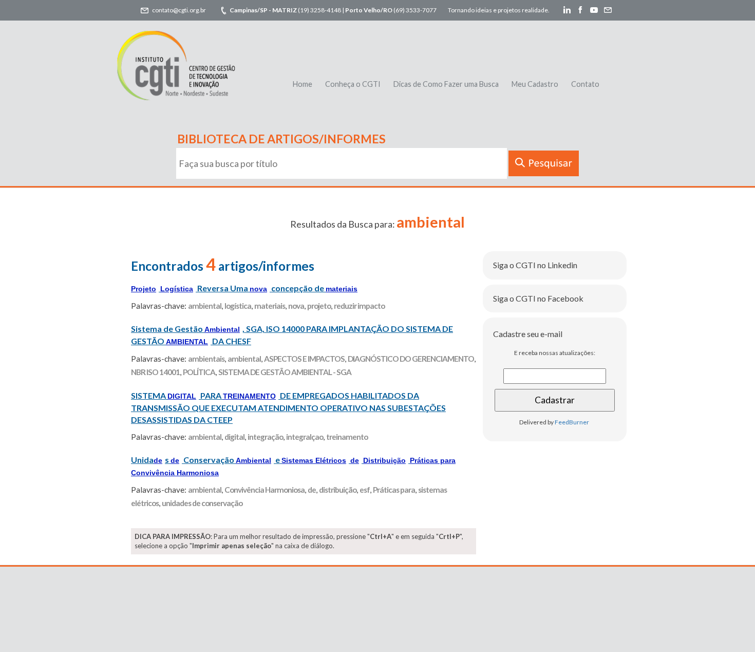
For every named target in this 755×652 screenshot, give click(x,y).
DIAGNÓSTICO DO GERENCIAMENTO (411, 358)
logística (237, 305)
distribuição (337, 489)
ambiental (204, 305)
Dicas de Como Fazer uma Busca (446, 84)
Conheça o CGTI (353, 84)
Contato (585, 84)
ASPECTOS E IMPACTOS (304, 358)
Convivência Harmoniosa (264, 489)
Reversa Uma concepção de (244, 288)
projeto (319, 305)
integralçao (304, 436)
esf (365, 489)
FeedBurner (572, 422)
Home (302, 84)
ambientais (206, 358)
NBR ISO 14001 (155, 372)
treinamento (347, 436)
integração (265, 436)
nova (296, 305)
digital (234, 436)
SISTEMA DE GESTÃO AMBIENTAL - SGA (284, 372)
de (312, 489)
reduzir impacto (359, 305)
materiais (269, 305)
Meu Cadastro (535, 84)
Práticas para (394, 489)
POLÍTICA (199, 372)
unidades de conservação (202, 503)
